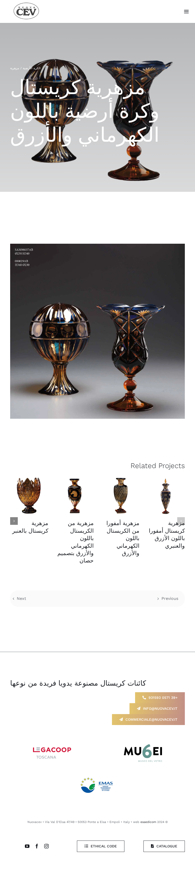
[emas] (97, 776)
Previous (169, 598)
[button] (181, 521)
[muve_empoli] (143, 746)
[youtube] (27, 846)
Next (21, 598)
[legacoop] (52, 749)
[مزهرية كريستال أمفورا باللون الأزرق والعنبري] (166, 496)
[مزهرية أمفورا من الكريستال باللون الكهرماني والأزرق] (120, 496)
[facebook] (37, 846)
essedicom (148, 822)
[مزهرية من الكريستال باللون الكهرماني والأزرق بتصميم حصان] (75, 496)
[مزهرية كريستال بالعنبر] (29, 496)
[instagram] (46, 846)
